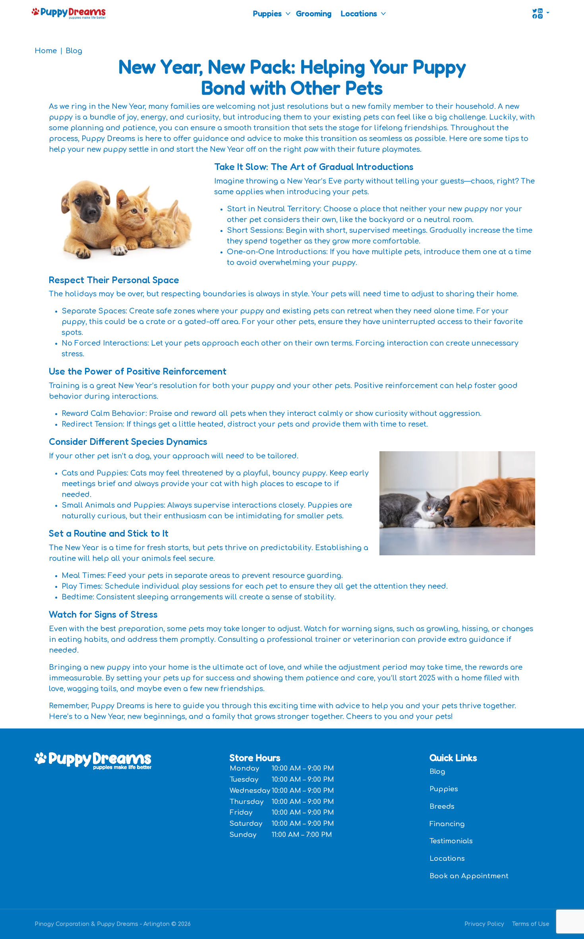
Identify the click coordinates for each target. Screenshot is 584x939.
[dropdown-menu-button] (288, 13)
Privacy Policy (484, 924)
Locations (359, 13)
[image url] (69, 12)
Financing (447, 824)
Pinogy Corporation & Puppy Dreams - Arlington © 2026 (113, 924)
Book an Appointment (469, 876)
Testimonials (451, 841)
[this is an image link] (93, 760)
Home (46, 51)
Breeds (441, 806)
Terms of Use (530, 924)
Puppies (267, 13)
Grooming (313, 13)
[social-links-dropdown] (540, 13)
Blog (74, 51)
